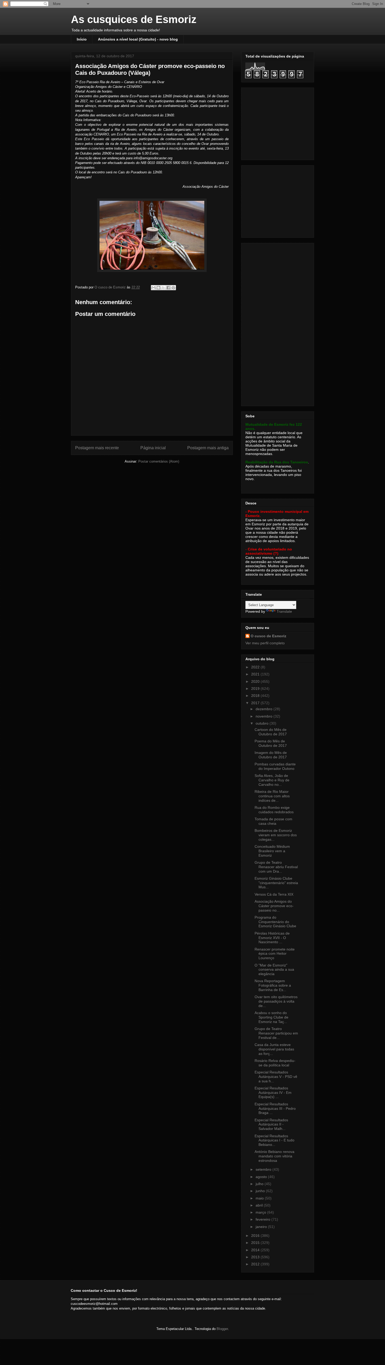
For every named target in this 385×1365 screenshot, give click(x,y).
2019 (256, 688)
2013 (256, 1257)
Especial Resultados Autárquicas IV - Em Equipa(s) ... (273, 1092)
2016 (256, 1235)
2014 (256, 1250)
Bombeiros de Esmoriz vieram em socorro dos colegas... (276, 834)
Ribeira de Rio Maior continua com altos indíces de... (272, 796)
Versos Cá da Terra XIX (274, 894)
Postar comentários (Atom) (158, 461)
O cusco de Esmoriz (268, 636)
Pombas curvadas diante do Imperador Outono (275, 766)
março (261, 1212)
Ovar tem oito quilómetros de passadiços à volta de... (276, 1001)
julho (260, 1184)
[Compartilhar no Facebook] (168, 287)
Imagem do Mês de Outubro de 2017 (271, 754)
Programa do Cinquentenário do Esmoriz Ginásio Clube (275, 921)
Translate (284, 611)
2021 (256, 674)
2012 (256, 1264)
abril (260, 1205)
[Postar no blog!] (158, 287)
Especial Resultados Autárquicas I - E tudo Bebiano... (274, 1140)
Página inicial (153, 448)
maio (260, 1198)
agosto (262, 1177)
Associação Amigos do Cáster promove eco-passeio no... (274, 905)
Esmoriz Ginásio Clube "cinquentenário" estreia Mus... (276, 882)
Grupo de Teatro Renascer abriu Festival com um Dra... (276, 866)
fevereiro (263, 1219)
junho (261, 1191)
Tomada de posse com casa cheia (273, 821)
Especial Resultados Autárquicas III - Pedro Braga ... (275, 1108)
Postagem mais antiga (208, 448)
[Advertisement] (278, 122)
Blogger (222, 1329)
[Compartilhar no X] (163, 287)
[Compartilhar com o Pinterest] (173, 287)
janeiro (262, 1227)
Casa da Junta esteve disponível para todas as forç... (274, 1049)
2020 (256, 681)
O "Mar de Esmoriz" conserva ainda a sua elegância (274, 969)
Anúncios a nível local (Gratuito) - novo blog (138, 39)
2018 (256, 695)
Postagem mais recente (97, 448)
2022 (256, 667)
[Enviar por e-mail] (153, 287)
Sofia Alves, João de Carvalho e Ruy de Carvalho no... (272, 780)
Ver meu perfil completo (265, 643)
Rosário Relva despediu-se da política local (275, 1063)
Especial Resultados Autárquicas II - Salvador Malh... (271, 1124)
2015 (256, 1243)
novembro (264, 716)
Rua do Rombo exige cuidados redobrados (274, 809)
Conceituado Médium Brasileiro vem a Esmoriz (272, 850)
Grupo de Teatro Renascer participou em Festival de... (276, 1033)
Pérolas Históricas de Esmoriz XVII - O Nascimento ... (272, 937)
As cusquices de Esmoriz (133, 19)
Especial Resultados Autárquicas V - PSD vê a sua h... (276, 1076)
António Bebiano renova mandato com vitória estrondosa (274, 1156)
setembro (264, 1169)
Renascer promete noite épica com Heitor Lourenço (275, 953)
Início (82, 39)
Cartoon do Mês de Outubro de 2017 (271, 731)
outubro (263, 723)
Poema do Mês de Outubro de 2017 (271, 743)
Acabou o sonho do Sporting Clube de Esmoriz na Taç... (271, 1017)
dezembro (264, 709)
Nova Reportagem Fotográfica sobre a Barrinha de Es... (273, 985)
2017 (256, 703)
